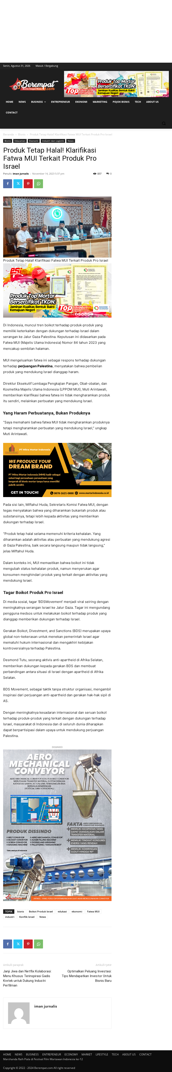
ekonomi (77, 911)
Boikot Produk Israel (41, 911)
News (71, 140)
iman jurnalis (21, 173)
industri (9, 916)
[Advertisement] (86, 31)
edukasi (62, 911)
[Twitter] (17, 183)
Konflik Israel (26, 916)
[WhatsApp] (38, 183)
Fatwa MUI (93, 911)
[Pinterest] (28, 183)
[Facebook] (7, 183)
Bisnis (22, 134)
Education (20, 140)
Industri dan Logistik (53, 140)
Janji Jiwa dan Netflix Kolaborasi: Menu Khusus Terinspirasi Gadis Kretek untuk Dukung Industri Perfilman (27, 978)
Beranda (8, 134)
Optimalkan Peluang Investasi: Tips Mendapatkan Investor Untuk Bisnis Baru (87, 976)
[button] (163, 123)
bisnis (20, 911)
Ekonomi (33, 140)
